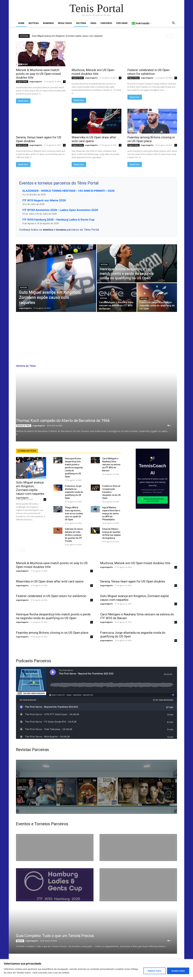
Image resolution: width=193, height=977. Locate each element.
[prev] (167, 36)
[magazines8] (96, 787)
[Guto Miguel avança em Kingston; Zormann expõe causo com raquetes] (56, 278)
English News (22, 82)
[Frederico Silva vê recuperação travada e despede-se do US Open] (95, 488)
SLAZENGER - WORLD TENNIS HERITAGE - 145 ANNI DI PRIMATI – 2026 (68, 190)
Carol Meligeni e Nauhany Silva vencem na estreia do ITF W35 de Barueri (111, 464)
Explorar (121, 23)
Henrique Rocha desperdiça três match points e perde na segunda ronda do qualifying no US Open (74, 467)
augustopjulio (35, 81)
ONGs (93, 23)
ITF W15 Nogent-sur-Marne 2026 (44, 200)
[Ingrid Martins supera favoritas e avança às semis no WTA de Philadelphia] (95, 509)
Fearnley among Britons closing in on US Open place (151, 139)
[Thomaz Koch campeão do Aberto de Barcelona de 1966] (96, 406)
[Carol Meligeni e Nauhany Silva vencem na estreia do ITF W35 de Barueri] (117, 297)
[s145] (138, 847)
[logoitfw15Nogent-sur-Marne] (54, 847)
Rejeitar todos (154, 970)
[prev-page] (18, 550)
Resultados (65, 23)
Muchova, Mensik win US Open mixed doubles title (93, 72)
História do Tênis (23, 426)
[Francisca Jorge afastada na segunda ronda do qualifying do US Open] (157, 297)
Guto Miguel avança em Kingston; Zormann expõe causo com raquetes (67, 36)
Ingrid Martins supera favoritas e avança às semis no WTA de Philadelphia (111, 513)
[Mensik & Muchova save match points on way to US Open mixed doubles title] (41, 53)
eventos (48, 229)
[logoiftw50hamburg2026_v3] (54, 884)
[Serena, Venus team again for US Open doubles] (41, 121)
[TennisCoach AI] (152, 479)
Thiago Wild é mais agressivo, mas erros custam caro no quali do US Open (74, 513)
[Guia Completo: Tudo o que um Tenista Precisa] (89, 931)
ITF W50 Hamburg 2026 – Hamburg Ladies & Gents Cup (58, 219)
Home (21, 23)
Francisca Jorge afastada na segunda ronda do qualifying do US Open (74, 492)
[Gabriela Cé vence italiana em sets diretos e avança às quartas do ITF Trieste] (57, 530)
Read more (23, 101)
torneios (61, 229)
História (81, 23)
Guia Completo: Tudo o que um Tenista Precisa (55, 936)
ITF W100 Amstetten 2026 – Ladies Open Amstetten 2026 (60, 210)
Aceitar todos (178, 970)
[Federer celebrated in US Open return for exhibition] (152, 53)
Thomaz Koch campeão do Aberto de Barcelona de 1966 (63, 420)
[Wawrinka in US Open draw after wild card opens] (96, 121)
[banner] (138, 884)
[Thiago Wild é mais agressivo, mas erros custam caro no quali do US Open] (57, 509)
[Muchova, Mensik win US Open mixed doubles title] (96, 53)
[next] (172, 36)
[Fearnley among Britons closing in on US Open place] (152, 121)
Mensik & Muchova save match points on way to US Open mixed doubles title (38, 73)
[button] (173, 23)
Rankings (48, 23)
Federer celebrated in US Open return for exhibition (148, 72)
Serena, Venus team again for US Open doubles (132, 581)
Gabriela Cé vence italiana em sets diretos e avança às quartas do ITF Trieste (74, 535)
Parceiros (106, 23)
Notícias (34, 23)
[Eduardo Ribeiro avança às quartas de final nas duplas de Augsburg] (95, 530)
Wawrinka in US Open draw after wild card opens (50, 581)
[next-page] (23, 550)
